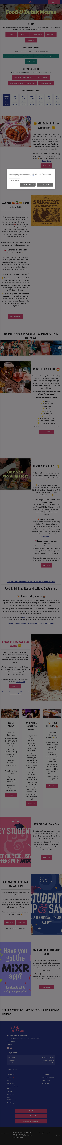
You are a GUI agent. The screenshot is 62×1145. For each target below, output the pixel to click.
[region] (31, 179)
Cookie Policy (32, 175)
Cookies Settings (15, 180)
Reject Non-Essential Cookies (28, 184)
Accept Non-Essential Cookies (45, 184)
